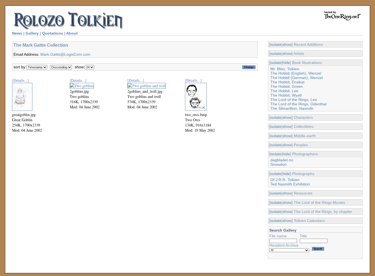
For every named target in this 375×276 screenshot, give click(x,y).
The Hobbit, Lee (284, 91)
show (287, 44)
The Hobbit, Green (286, 86)
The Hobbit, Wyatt (286, 95)
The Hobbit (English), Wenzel (295, 73)
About (72, 33)
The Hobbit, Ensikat (287, 82)
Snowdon (278, 164)
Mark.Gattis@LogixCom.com (65, 54)
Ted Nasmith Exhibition (290, 184)
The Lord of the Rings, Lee (293, 99)
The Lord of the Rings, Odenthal (298, 104)
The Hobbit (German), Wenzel (296, 77)
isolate (275, 44)
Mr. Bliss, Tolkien (284, 69)
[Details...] (20, 80)
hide (286, 62)
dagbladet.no (281, 160)
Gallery (32, 33)
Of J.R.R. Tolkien (285, 180)
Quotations (52, 33)
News (17, 33)
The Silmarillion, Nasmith (292, 108)
